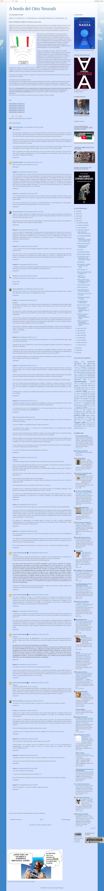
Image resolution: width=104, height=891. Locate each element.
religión (77, 423)
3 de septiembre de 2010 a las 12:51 (28, 611)
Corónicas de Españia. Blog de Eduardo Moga (84, 474)
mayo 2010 (80, 335)
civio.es (78, 652)
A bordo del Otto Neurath (32, 8)
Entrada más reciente (16, 819)
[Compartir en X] (18, 116)
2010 (77, 220)
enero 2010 (80, 345)
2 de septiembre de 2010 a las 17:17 (33, 162)
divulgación (91, 375)
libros (90, 396)
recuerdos (88, 420)
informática (78, 393)
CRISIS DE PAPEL (81, 636)
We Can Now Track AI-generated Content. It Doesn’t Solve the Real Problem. (84, 439)
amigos (76, 361)
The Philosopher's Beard (83, 735)
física (24, 118)
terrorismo (76, 428)
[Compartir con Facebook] (20, 116)
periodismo (89, 411)
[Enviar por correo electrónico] (15, 116)
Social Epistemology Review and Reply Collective (84, 584)
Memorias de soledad (82, 814)
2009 (77, 348)
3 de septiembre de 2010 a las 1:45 (27, 457)
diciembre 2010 (81, 222)
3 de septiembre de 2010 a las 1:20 (27, 365)
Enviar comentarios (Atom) (44, 825)
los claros (79, 400)
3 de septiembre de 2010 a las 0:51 (27, 300)
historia (78, 389)
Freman (15, 276)
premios (85, 419)
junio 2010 (80, 333)
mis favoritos (78, 405)
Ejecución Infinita (18, 162)
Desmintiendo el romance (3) (17, 107)
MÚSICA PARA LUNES (83, 243)
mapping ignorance (78, 402)
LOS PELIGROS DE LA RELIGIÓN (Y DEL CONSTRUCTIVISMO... (84, 258)
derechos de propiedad (85, 374)
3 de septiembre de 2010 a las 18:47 (28, 785)
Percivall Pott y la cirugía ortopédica (84, 772)
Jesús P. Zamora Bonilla (19, 552)
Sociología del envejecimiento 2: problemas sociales (87, 694)
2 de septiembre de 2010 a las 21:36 (28, 172)
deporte (75, 374)
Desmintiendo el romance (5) (17, 110)
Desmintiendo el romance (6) (17, 112)
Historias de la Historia (82, 601)
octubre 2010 (81, 227)
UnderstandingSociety (82, 507)
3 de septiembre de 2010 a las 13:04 (38, 634)
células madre (77, 368)
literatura (85, 398)
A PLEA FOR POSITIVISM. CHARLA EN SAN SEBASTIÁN (84, 240)
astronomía (91, 363)
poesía (90, 413)
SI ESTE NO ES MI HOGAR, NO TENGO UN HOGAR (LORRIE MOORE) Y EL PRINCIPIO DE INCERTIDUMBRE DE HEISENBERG (84, 676)
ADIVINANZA (81, 262)
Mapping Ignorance (81, 619)
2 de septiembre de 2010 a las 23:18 (33, 289)
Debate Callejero (80, 709)
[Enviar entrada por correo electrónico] (12, 116)
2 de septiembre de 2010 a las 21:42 (27, 193)
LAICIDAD (92, 393)
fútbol (78, 387)
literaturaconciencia (81, 672)
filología (76, 385)
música (79, 408)
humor (79, 391)
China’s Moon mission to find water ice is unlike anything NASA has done (84, 622)
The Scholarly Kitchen (82, 436)
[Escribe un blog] (17, 116)
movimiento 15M (91, 405)
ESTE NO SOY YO (82, 269)
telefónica (91, 426)
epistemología (18, 118)
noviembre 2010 (81, 225)
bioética (88, 365)
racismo (79, 420)
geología (93, 387)
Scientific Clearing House (83, 537)
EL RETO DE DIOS (82, 287)
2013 (77, 213)
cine (75, 370)
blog (91, 367)
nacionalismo (91, 408)
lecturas (78, 395)
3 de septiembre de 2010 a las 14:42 (33, 701)
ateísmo (80, 365)
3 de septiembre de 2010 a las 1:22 (27, 400)
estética (76, 383)
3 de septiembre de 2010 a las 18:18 (27, 710)
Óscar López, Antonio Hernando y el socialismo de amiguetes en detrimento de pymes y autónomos (84, 494)
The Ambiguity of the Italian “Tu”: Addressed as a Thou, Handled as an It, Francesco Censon (84, 588)
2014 (77, 211)
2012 (77, 216)
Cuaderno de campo (81, 717)
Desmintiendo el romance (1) (17, 103)
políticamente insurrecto (85, 417)
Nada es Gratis (80, 753)
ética (82, 383)
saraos (88, 423)
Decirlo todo (85, 637)
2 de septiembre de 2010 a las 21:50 (33, 211)
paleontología (77, 411)
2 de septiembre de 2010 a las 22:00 (28, 246)
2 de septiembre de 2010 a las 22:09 (27, 276)
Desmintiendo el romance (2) (17, 105)
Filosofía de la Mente (81, 451)
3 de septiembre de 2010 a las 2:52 (27, 531)
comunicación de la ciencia (87, 370)
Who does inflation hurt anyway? (84, 538)
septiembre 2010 (82, 230)
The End (78, 710)
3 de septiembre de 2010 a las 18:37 (28, 755)
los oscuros (88, 400)
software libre (84, 426)
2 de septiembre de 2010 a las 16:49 (33, 127)
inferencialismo (91, 391)
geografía (86, 387)
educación (77, 379)
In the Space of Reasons (83, 797)
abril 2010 (80, 337)
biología (83, 367)
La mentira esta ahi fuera (83, 784)
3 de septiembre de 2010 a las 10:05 (38, 594)
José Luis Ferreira (18, 127)
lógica (93, 398)
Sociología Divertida (81, 691)
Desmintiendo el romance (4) (17, 108)
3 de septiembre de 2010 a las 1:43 (25, 417)
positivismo (77, 419)
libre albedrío (81, 396)
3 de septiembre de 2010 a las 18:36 (28, 739)
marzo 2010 (80, 340)
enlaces (90, 379)
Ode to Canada (85, 509)
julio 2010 (80, 330)
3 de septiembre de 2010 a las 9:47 (38, 552)
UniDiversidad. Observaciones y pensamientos (84, 770)
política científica (90, 415)
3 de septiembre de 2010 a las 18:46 (27, 768)
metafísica (29, 118)
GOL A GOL (80, 249)
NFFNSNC (76, 409)
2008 (77, 350)
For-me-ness (79, 571)
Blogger (61, 887)
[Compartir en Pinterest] (21, 116)
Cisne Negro (79, 551)
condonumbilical (80, 458)
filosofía (84, 385)
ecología (79, 377)
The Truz (84, 459)
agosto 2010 (80, 328)
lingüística (77, 398)
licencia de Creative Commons (78, 840)
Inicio (41, 819)
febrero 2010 (81, 342)
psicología (92, 419)
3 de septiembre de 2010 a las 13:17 (28, 664)
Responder (16, 157)
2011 (77, 218)
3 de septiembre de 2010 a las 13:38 (38, 682)
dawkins (90, 372)
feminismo (90, 383)
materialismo (77, 404)
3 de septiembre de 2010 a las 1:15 (27, 337)
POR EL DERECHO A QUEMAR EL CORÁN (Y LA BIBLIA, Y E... (83, 281)
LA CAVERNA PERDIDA (84, 236)
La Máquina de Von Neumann (84, 570)
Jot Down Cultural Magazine (84, 491)
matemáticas (89, 402)
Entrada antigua (66, 819)
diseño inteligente (79, 375)
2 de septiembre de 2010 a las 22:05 (28, 264)
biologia (76, 367)
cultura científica (81, 372)
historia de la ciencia (90, 389)
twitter (83, 428)
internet (85, 393)
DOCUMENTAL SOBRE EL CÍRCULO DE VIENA (83, 266)
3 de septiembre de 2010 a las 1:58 (27, 504)
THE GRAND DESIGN (83, 252)
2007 (77, 352)
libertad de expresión (89, 395)
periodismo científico (79, 413)
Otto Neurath (87, 409)
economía (88, 377)
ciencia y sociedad (87, 368)
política (77, 415)
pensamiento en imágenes (83, 522)
